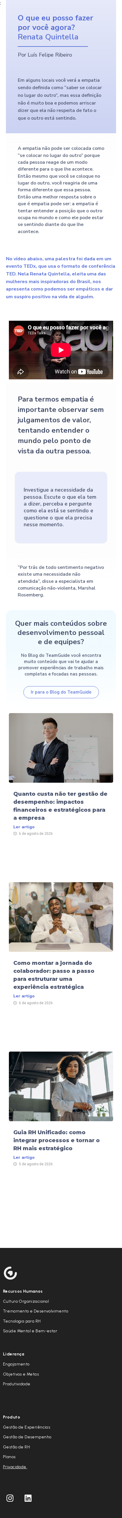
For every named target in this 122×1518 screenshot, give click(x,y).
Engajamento (16, 1364)
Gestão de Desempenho (27, 1437)
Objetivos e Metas (21, 1374)
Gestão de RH (16, 1447)
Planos (9, 1456)
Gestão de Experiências (26, 1427)
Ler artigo (24, 827)
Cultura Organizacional (26, 1301)
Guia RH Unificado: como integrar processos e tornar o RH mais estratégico (56, 1140)
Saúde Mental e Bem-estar (30, 1331)
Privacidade (15, 1466)
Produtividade (16, 1384)
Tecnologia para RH (22, 1321)
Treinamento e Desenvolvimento (35, 1311)
